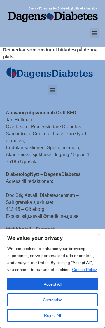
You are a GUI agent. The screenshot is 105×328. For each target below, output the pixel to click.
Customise (52, 299)
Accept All (53, 284)
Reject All (52, 315)
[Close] (98, 233)
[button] (94, 33)
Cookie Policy (84, 269)
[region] (52, 278)
